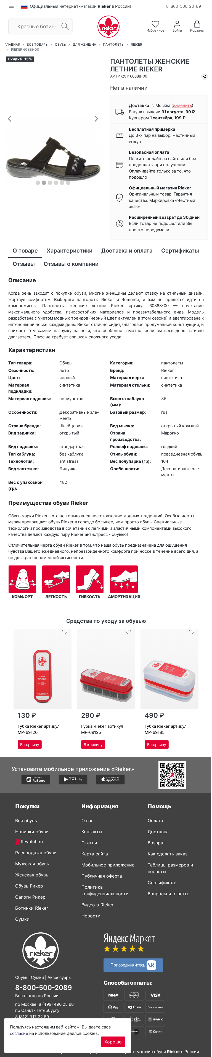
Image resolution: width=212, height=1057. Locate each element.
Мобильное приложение (107, 865)
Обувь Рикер (29, 886)
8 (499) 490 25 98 (56, 1004)
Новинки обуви (32, 831)
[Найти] (63, 27)
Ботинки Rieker (31, 908)
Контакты (91, 831)
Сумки (22, 919)
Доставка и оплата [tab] (126, 250)
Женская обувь (31, 875)
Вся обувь (26, 820)
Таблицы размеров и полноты (170, 868)
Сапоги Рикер (30, 897)
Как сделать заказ (167, 854)
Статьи (89, 842)
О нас (87, 820)
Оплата (155, 820)
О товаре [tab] (25, 250)
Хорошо (113, 1042)
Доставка (158, 831)
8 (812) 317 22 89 (32, 1016)
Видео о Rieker (97, 904)
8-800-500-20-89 (183, 6)
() (182, 105)
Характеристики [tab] (69, 250)
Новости (90, 916)
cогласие (19, 1033)
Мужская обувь (32, 863)
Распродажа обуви (36, 852)
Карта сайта (94, 854)
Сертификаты (162, 882)
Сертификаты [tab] (180, 250)
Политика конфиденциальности (105, 890)
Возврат (156, 842)
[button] (9, 118)
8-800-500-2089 (43, 988)
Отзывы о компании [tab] (71, 264)
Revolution (32, 841)
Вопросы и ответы (168, 893)
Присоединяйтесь (128, 965)
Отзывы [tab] (24, 264)
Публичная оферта (101, 876)
